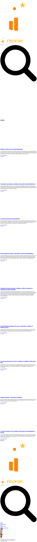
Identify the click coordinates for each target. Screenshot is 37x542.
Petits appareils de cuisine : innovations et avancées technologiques (16, 253)
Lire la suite (2, 156)
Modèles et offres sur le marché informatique (11, 149)
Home (1, 522)
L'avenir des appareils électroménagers (10, 218)
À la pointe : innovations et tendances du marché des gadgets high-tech (17, 184)
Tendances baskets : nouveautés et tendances (11, 397)
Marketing (5, 155)
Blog (1, 525)
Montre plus (2, 440)
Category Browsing (3, 524)
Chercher (1, 523)
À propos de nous (3, 526)
